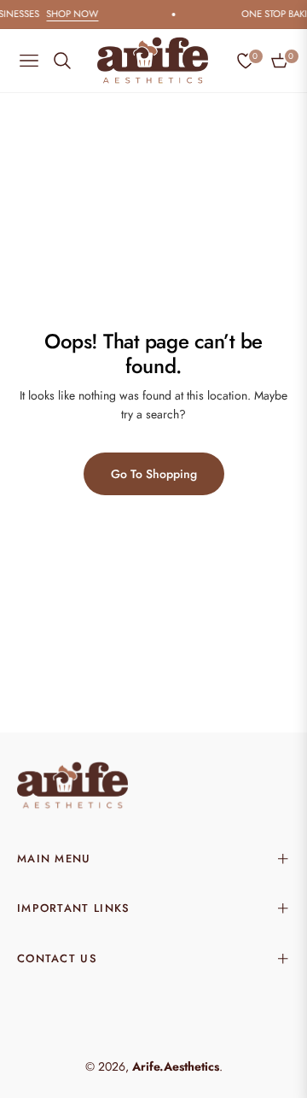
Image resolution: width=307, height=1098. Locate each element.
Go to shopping (154, 473)
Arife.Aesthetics (175, 1066)
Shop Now (84, 13)
